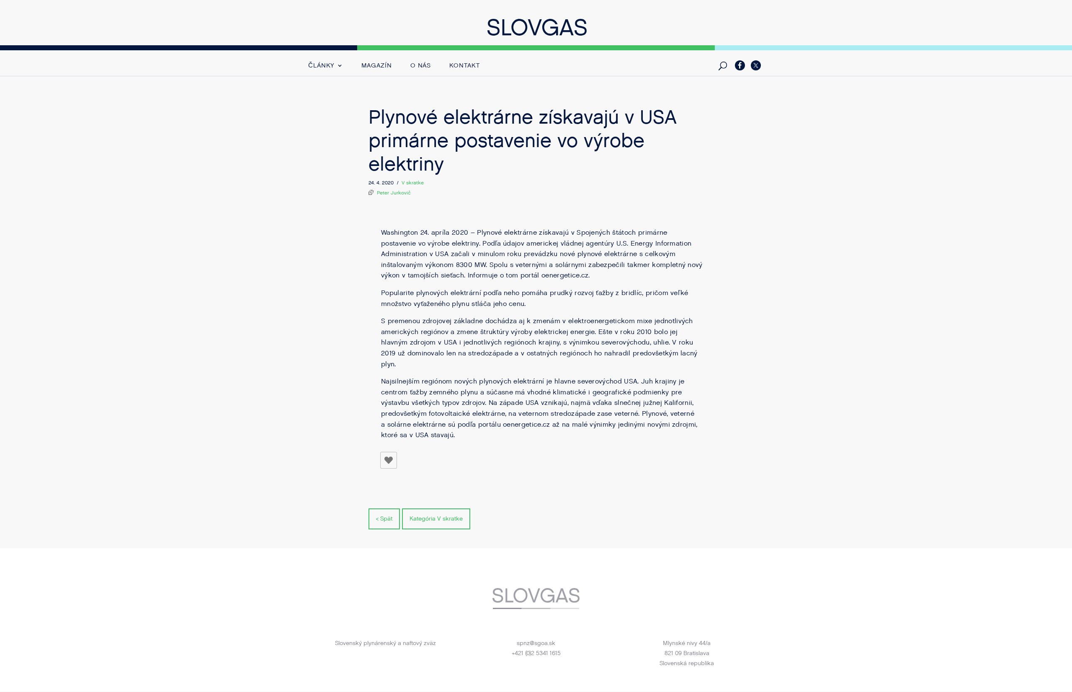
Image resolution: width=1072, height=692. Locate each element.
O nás (420, 66)
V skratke (413, 182)
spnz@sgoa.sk (536, 643)
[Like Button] (388, 460)
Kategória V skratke (436, 519)
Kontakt (464, 66)
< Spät (384, 519)
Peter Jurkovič (394, 192)
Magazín (376, 66)
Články (321, 66)
